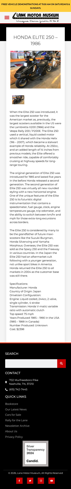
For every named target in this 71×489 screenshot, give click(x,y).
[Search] (61, 363)
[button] (7, 18)
